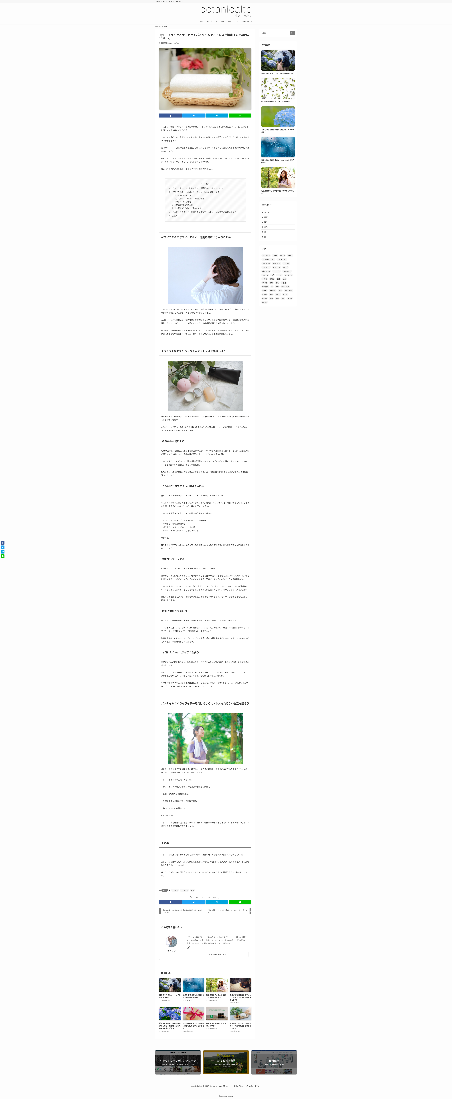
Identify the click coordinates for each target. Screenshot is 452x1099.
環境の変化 (285, 287)
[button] (170, 116)
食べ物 (289, 298)
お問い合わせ (238, 1086)
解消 (192, 890)
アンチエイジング (268, 259)
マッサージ (288, 275)
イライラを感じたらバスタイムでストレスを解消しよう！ (196, 192)
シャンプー (266, 263)
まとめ (175, 215)
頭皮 (283, 298)
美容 (266, 227)
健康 (266, 217)
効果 (271, 283)
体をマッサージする (183, 202)
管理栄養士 (288, 290)
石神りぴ (171, 950)
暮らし (164, 43)
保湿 (284, 279)
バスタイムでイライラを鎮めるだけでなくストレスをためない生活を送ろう (204, 211)
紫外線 (264, 294)
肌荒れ (278, 294)
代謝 (278, 279)
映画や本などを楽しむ (184, 205)
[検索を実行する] (292, 33)
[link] (188, 947)
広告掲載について (225, 1086)
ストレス (175, 890)
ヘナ (272, 275)
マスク (279, 275)
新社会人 (265, 287)
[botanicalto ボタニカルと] (226, 11)
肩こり (285, 294)
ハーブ (266, 212)
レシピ (264, 279)
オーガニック (281, 259)
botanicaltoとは (196, 1086)
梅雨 (277, 287)
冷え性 (264, 283)
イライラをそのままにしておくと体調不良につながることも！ (198, 188)
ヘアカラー (287, 271)
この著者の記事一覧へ (217, 954)
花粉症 (264, 298)
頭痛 (277, 298)
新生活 (283, 283)
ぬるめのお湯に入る (183, 195)
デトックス (276, 267)
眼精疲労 (273, 290)
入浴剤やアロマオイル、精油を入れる (190, 198)
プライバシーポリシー (253, 1086)
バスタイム (184, 890)
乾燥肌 (272, 279)
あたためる (266, 255)
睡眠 (280, 290)
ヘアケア (265, 275)
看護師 (264, 290)
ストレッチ (266, 267)
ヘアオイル (276, 271)
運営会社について (211, 1086)
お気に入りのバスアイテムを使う (188, 208)
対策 (277, 283)
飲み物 (264, 302)
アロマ (290, 255)
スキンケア (276, 263)
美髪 (271, 294)
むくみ (282, 255)
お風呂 (275, 255)
